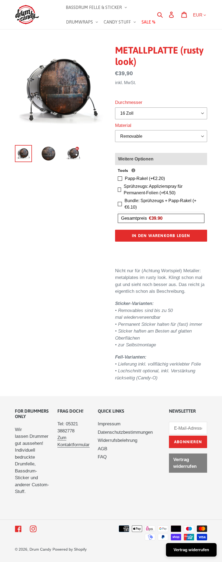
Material (123, 125)
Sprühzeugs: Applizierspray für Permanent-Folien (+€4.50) (153, 189)
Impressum (109, 423)
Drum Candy (40, 549)
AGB (102, 448)
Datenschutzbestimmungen (125, 432)
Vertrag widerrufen (185, 463)
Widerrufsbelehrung (117, 440)
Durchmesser (128, 102)
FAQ (102, 456)
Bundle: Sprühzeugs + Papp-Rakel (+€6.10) (160, 203)
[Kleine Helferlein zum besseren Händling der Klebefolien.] (133, 170)
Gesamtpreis (141, 218)
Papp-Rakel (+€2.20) (145, 178)
